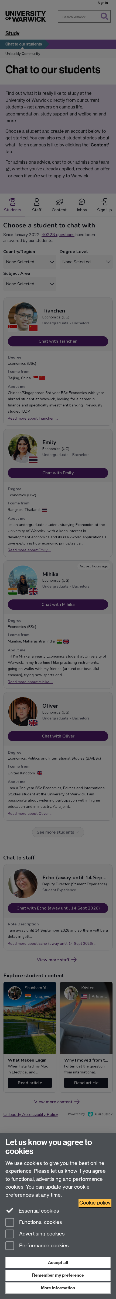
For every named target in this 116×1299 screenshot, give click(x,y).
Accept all (58, 1262)
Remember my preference (58, 1275)
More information (58, 1287)
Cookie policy (95, 1203)
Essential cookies (38, 1211)
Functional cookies (40, 1222)
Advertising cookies (41, 1234)
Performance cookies (43, 1246)
